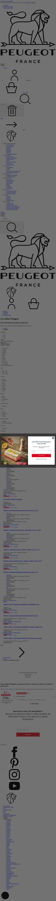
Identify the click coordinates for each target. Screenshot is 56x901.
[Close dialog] (53, 438)
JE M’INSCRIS (41, 455)
